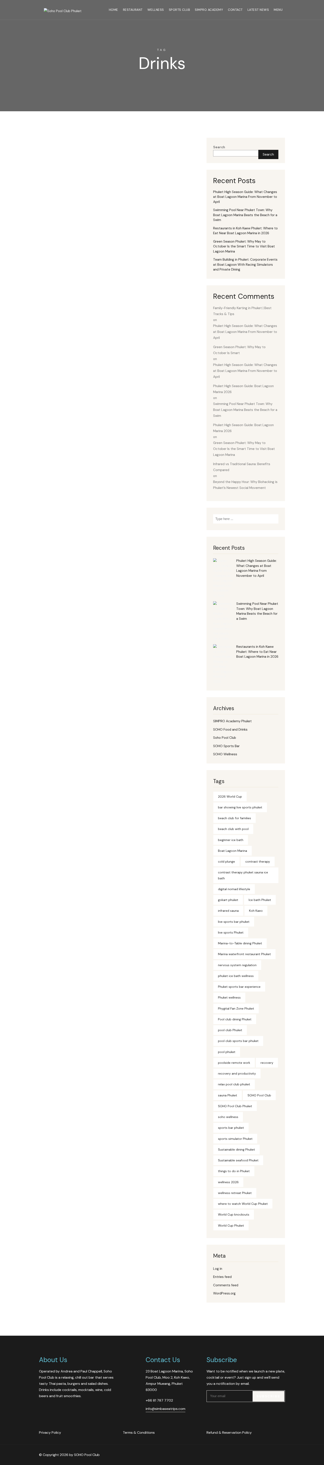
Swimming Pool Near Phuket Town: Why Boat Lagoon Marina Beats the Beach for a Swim (245, 215)
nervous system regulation (237, 965)
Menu (278, 10)
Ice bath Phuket (260, 900)
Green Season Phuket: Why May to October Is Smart (239, 350)
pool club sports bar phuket (238, 1041)
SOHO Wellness (225, 754)
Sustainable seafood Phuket (238, 1160)
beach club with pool (233, 829)
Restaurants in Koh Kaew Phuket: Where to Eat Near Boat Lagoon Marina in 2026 (245, 231)
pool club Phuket (230, 1030)
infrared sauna (228, 911)
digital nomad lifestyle (234, 889)
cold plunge (226, 861)
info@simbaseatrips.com (165, 1408)
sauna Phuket (227, 1095)
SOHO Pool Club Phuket (235, 1106)
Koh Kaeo (256, 911)
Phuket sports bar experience (239, 987)
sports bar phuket (231, 1128)
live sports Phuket (231, 932)
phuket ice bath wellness (236, 976)
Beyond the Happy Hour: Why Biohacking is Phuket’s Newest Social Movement (245, 485)
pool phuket (226, 1052)
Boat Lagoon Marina (232, 851)
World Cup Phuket (231, 1225)
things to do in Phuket (234, 1171)
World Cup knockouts (233, 1214)
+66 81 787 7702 (159, 1400)
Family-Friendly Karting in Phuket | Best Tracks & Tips (242, 311)
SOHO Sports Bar (226, 746)
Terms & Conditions (139, 1432)
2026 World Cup (230, 796)
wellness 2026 (228, 1182)
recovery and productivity (237, 1073)
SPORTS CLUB (179, 10)
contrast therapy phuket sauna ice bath (243, 875)
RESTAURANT (133, 10)
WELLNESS (155, 10)
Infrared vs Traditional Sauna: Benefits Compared (241, 467)
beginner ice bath (230, 840)
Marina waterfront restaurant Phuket (244, 954)
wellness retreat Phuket (235, 1193)
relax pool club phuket (234, 1084)
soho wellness (228, 1117)
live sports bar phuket (234, 922)
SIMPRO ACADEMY (209, 10)
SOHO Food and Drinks (230, 729)
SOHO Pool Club (259, 1095)
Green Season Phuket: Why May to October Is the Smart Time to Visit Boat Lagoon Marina (244, 246)
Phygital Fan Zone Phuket (236, 1008)
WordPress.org (224, 1293)
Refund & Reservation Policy (229, 1432)
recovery (267, 1063)
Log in (217, 1268)
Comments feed (225, 1285)
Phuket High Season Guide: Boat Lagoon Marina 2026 (243, 389)
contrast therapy (257, 861)
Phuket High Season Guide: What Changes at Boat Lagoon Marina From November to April (245, 197)
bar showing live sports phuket (240, 807)
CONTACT (235, 10)
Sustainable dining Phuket (236, 1149)
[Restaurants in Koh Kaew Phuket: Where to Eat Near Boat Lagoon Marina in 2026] (223, 664)
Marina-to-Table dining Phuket (240, 943)
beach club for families (234, 818)
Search (219, 147)
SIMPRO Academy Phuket (232, 721)
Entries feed (222, 1277)
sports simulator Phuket (235, 1139)
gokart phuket (228, 900)
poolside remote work (234, 1063)
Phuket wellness (229, 997)
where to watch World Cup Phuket (243, 1204)
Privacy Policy (50, 1432)
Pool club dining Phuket (234, 1019)
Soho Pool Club (224, 737)
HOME (113, 10)
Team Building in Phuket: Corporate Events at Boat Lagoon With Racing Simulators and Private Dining (245, 264)
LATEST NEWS (258, 10)
